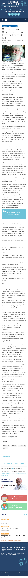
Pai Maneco (19, 40)
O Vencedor (5, 456)
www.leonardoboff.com (8, 438)
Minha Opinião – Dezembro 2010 (15, 463)
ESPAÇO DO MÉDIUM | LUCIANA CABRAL (13, 536)
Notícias (15, 26)
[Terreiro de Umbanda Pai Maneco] (2, 20)
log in (12, 468)
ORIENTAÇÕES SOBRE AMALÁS (10, 529)
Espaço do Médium (7, 26)
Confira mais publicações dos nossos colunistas (11, 540)
